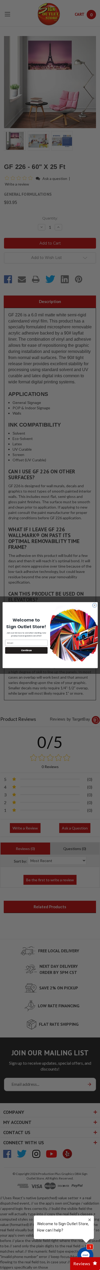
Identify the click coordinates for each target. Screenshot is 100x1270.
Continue (26, 650)
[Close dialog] (94, 605)
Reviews (81, 1263)
